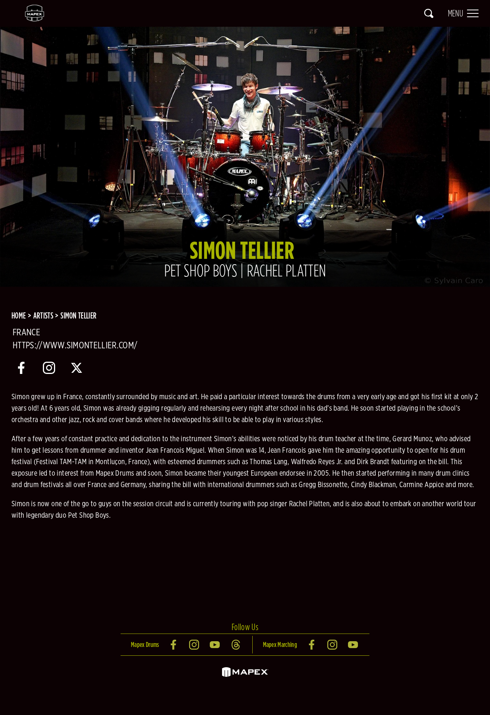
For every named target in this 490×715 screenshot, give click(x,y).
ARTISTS (43, 315)
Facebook (174, 644)
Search (428, 13)
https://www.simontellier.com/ (75, 345)
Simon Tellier (78, 315)
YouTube (215, 644)
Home (18, 315)
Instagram (195, 644)
